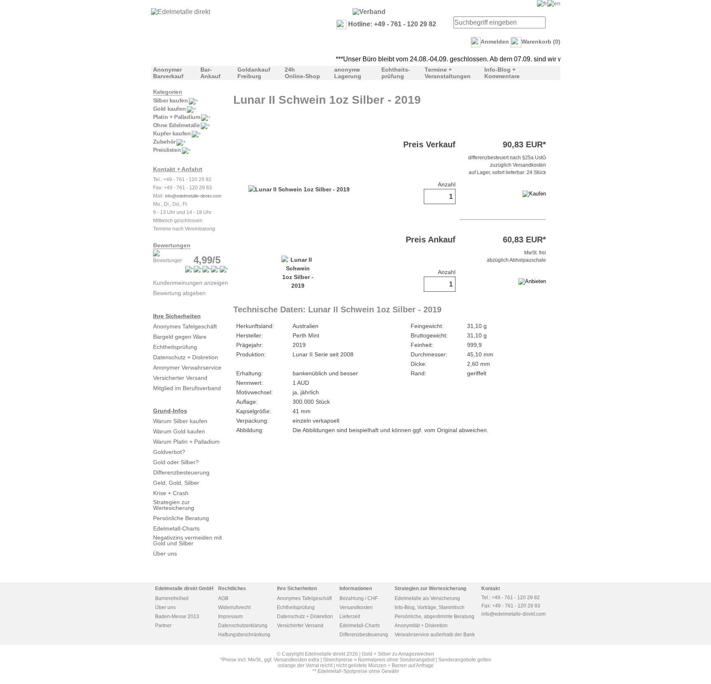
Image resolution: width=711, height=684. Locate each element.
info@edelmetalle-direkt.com (193, 195)
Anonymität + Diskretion (421, 625)
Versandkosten (356, 607)
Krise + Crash (170, 493)
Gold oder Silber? (176, 462)
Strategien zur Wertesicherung (173, 505)
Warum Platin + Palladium (186, 441)
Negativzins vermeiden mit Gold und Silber (187, 540)
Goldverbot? (169, 452)
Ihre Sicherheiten (177, 316)
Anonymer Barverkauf (168, 72)
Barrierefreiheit (171, 598)
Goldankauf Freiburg (253, 72)
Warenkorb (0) (540, 41)
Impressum (230, 616)
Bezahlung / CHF (358, 598)
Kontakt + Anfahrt (177, 169)
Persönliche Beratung (181, 518)
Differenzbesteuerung (181, 472)
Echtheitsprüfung (175, 347)
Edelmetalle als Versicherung (427, 598)
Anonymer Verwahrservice (187, 367)
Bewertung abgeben (179, 293)
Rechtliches (232, 588)
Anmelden (495, 41)
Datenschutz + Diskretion (185, 357)
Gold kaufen (169, 108)
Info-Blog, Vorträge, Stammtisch (430, 607)
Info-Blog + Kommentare (502, 72)
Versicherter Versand (180, 378)
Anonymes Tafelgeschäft (185, 326)
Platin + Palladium (176, 117)
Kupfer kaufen (172, 133)
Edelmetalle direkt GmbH (184, 588)
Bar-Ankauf (210, 72)
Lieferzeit (349, 616)
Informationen (355, 588)
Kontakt (490, 588)
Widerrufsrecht (234, 607)
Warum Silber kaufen (180, 421)
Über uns (165, 553)
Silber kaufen (170, 100)
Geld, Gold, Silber (176, 482)
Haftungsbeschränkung (244, 634)
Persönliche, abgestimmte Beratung (434, 616)
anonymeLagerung (347, 72)
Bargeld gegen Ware (180, 336)
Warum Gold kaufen (179, 431)
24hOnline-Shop (302, 72)
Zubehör (164, 141)
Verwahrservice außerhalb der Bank (435, 634)
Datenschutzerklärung (242, 625)
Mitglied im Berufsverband (187, 388)
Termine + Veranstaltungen (448, 72)
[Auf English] (553, 3)
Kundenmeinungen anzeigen (190, 282)
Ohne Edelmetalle (176, 125)
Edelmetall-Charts (176, 528)
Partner (163, 625)
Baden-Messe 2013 (177, 616)
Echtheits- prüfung (395, 72)
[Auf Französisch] (542, 3)
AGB (223, 598)
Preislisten (167, 150)
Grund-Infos (170, 410)
